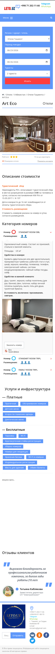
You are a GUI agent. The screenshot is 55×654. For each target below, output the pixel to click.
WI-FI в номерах (36, 457)
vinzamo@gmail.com (38, 628)
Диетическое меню (14, 419)
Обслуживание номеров (34, 403)
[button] (27, 235)
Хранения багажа (13, 457)
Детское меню (12, 409)
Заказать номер (14, 345)
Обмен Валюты (37, 467)
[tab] (27, 235)
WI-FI (23, 435)
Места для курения (14, 467)
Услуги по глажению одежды (19, 414)
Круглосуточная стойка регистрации (23, 441)
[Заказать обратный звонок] (18, 8)
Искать (27, 81)
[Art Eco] (27, 134)
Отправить (18, 635)
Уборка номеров (13, 446)
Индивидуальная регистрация (20, 462)
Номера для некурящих (16, 451)
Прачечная (10, 403)
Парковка (9, 435)
